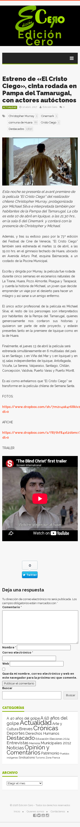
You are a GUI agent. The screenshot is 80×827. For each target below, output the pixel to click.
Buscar (7, 688)
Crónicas (45, 728)
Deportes (16, 733)
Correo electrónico (17, 652)
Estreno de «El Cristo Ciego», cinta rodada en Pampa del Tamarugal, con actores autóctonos (39, 89)
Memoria (34, 743)
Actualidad (9, 107)
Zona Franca (53, 757)
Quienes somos (35, 811)
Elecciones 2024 (59, 738)
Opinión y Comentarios (28, 750)
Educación (42, 738)
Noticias (15, 747)
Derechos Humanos (42, 733)
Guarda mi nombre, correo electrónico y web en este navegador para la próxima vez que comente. (39, 675)
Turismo (40, 757)
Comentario (12, 607)
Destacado (21, 737)
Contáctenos (58, 811)
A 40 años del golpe (23, 718)
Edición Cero (40, 38)
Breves (26, 728)
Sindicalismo (27, 757)
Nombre (9, 647)
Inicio (17, 811)
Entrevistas (17, 742)
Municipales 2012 (56, 743)
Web (5, 663)
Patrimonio (50, 753)
